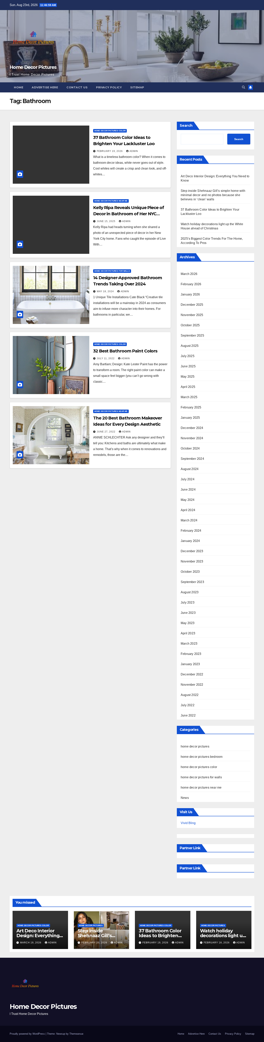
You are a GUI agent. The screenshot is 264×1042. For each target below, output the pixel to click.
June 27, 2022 (106, 431)
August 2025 (189, 345)
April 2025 (188, 386)
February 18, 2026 (217, 942)
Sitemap (137, 87)
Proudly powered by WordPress (28, 1033)
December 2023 (192, 551)
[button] (243, 87)
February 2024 (191, 530)
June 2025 (188, 366)
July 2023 (187, 602)
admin (133, 151)
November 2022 (192, 684)
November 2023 (192, 561)
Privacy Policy (109, 87)
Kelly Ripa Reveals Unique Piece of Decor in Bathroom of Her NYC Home (128, 214)
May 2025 (188, 376)
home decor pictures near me (111, 201)
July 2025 (187, 356)
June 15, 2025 (106, 221)
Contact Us (77, 87)
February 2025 (191, 407)
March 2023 (189, 643)
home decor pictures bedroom (201, 756)
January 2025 (190, 417)
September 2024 (192, 458)
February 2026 (191, 284)
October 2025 (190, 325)
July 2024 (187, 479)
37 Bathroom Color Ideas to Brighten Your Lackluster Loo (161, 935)
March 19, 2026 (31, 942)
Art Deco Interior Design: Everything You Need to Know (37, 935)
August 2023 (189, 592)
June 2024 (188, 489)
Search (186, 125)
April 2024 (188, 510)
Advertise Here (45, 87)
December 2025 (192, 304)
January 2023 (190, 664)
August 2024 (189, 469)
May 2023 (188, 623)
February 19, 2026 (110, 151)
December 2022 (192, 674)
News (185, 797)
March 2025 (189, 397)
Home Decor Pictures (33, 67)
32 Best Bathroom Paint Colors (125, 351)
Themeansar (76, 1033)
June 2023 (188, 612)
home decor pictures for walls (112, 271)
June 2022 (188, 715)
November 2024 (192, 438)
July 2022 (187, 705)
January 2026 (190, 294)
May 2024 (188, 499)
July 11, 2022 (106, 358)
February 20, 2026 (94, 942)
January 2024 (190, 541)
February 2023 (191, 653)
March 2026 (189, 274)
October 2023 (190, 571)
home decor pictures (195, 746)
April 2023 (188, 633)
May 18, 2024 (106, 291)
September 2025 (192, 335)
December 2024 (192, 428)
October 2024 (190, 448)
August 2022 (189, 695)
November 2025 (192, 315)
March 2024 (189, 520)
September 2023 (192, 582)
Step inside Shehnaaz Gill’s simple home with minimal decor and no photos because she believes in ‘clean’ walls (213, 195)
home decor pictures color (110, 131)
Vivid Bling (188, 823)
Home (18, 87)
